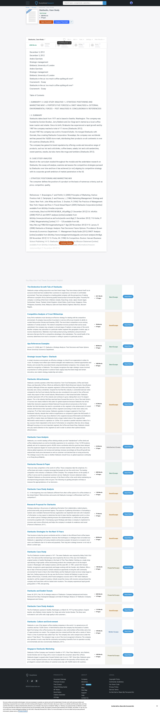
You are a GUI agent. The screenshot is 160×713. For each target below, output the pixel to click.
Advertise (84, 682)
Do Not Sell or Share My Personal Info (122, 706)
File (69, 39)
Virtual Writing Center (60, 687)
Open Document (46, 22)
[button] (28, 3)
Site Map (84, 690)
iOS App (56, 697)
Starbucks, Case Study (49, 10)
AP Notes (57, 689)
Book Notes (57, 692)
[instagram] (37, 682)
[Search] (104, 3)
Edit (74, 39)
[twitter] (32, 682)
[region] (80, 706)
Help (82, 695)
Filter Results (99, 39)
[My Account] (132, 3)
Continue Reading (66, 243)
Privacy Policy (113, 687)
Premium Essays (59, 682)
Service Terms (114, 689)
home (28, 7)
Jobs (83, 684)
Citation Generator (59, 695)
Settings (88, 39)
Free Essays (58, 684)
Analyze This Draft (61, 22)
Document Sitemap (60, 679)
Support (83, 693)
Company (84, 679)
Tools (80, 39)
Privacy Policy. (23, 711)
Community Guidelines (116, 682)
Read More (128, 296)
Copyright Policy (114, 679)
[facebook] (28, 682)
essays (34, 7)
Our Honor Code (114, 684)
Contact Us (84, 698)
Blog (82, 687)
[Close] (157, 706)
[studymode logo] (47, 3)
